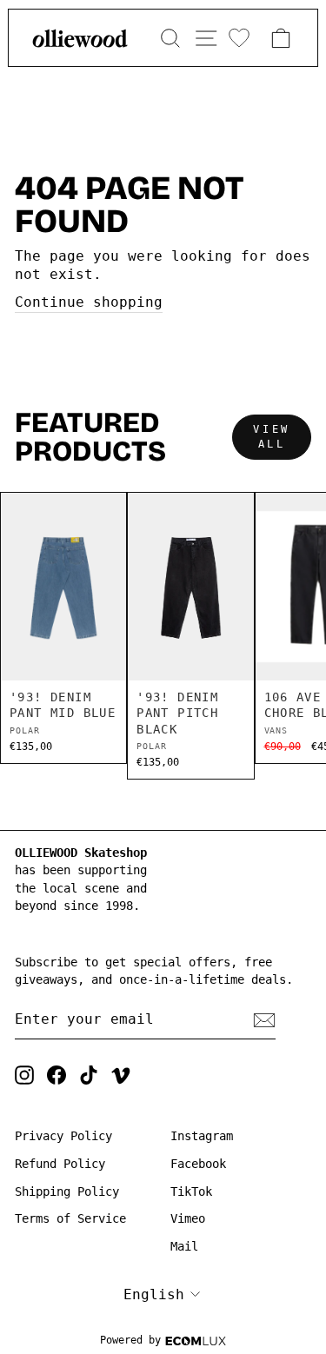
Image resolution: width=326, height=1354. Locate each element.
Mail (184, 1246)
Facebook (198, 1164)
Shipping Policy (67, 1191)
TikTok (191, 1191)
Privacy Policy (63, 1136)
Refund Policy (60, 1164)
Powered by (130, 1340)
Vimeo (187, 1218)
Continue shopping (89, 302)
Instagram (201, 1136)
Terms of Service (70, 1218)
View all (271, 436)
